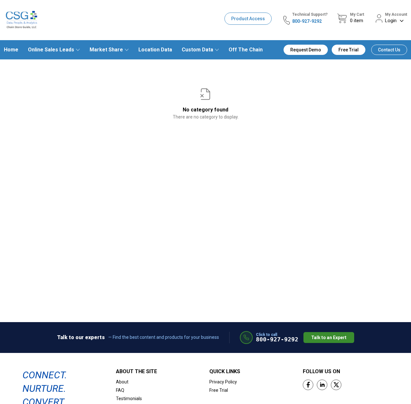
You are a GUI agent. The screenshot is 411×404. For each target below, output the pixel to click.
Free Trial (348, 49)
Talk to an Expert (328, 337)
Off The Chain (246, 50)
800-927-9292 (307, 21)
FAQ (120, 390)
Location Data (155, 50)
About (122, 381)
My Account (396, 14)
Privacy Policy (223, 381)
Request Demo (305, 49)
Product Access (248, 18)
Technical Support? (310, 14)
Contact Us (389, 49)
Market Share (106, 50)
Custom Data (197, 50)
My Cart (357, 14)
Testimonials (129, 398)
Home (11, 50)
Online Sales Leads (51, 50)
